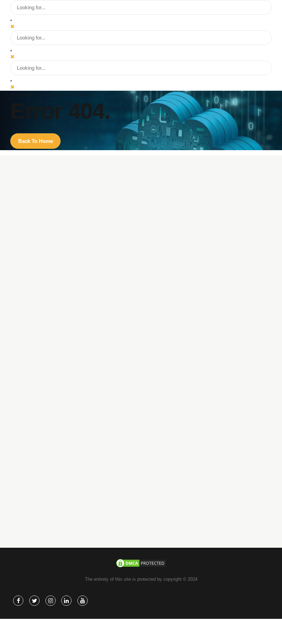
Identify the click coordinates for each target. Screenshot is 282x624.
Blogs (43, 491)
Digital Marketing (54, 425)
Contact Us (49, 520)
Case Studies (51, 501)
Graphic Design (53, 444)
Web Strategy (51, 435)
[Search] (11, 20)
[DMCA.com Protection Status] (141, 566)
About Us (47, 482)
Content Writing (53, 454)
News (43, 511)
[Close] (12, 26)
